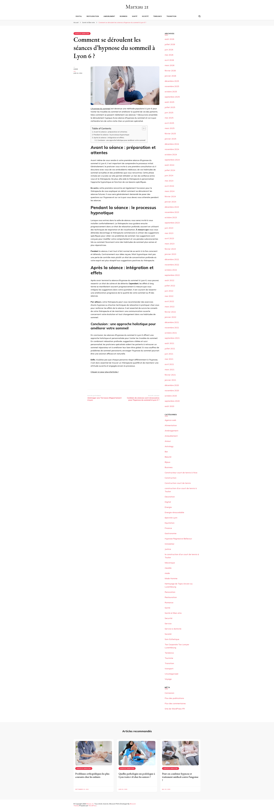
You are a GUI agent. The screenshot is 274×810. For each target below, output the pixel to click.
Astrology (169, 446)
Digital (79, 16)
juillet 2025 (170, 107)
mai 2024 (169, 180)
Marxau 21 (137, 6)
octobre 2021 (171, 333)
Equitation (169, 523)
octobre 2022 (171, 270)
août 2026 (169, 39)
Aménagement (171, 430)
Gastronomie (170, 533)
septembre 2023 (172, 222)
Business (123, 16)
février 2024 (170, 196)
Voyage (168, 679)
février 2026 (170, 70)
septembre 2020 (172, 401)
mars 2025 (169, 128)
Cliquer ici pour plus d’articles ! (104, 372)
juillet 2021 (170, 348)
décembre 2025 (172, 81)
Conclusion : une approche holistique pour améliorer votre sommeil (121, 140)
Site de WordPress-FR (175, 708)
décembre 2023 (172, 207)
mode (167, 573)
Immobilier (169, 544)
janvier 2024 (170, 201)
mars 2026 (169, 65)
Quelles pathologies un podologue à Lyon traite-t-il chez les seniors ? (137, 775)
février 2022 (170, 312)
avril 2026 (169, 60)
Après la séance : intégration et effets (109, 137)
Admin (76, 69)
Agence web (170, 420)
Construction (170, 478)
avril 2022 (169, 301)
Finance (168, 528)
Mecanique (170, 562)
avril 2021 (169, 364)
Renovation (170, 592)
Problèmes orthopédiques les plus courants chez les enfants (92, 775)
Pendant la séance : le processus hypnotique (111, 135)
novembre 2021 (172, 327)
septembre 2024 (172, 160)
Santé (134, 16)
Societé (145, 16)
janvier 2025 (170, 139)
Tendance (157, 16)
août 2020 (169, 406)
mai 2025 (169, 118)
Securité (168, 618)
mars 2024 (169, 191)
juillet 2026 (170, 44)
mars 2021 (169, 369)
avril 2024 (169, 186)
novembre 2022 (172, 264)
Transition (171, 16)
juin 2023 (169, 228)
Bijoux (167, 462)
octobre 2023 (171, 217)
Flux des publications (174, 698)
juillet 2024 (170, 170)
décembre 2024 (172, 144)
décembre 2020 (172, 385)
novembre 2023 (172, 212)
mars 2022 (169, 306)
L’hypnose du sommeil (100, 108)
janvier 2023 (170, 254)
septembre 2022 (172, 275)
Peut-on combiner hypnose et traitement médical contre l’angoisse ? (180, 777)
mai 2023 (169, 233)
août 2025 (169, 102)
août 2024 (169, 165)
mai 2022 (169, 296)
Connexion (169, 693)
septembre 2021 (172, 338)
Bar (166, 451)
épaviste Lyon (171, 517)
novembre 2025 (172, 86)
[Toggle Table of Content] (142, 128)
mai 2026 (169, 55)
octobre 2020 (171, 396)
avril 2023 (169, 238)
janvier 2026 (170, 76)
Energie (168, 507)
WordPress (93, 806)
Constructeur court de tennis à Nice (181, 472)
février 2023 (170, 249)
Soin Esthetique (172, 639)
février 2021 (170, 375)
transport (169, 668)
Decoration (170, 496)
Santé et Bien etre (82, 33)
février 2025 (170, 133)
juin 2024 (169, 175)
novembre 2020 (172, 390)
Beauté (168, 457)
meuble (168, 568)
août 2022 (169, 280)
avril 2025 (169, 123)
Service (168, 623)
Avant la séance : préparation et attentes (110, 132)
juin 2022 (169, 291)
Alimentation (171, 425)
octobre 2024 (171, 154)
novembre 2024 (172, 149)
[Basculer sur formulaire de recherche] (199, 16)
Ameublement (109, 16)
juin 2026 (169, 49)
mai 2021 (169, 359)
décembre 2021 (172, 322)
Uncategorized (171, 674)
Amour (168, 441)
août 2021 (169, 343)
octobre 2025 (171, 91)
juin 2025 (169, 112)
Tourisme (169, 658)
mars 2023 (169, 243)
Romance (169, 602)
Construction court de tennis (178, 483)
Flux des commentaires (175, 703)
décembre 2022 (172, 259)
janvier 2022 (170, 317)
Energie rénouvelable (174, 512)
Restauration (93, 16)
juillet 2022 (170, 285)
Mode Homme (171, 578)
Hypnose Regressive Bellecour (178, 538)
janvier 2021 (170, 380)
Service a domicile (173, 629)
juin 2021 (169, 354)
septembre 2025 (172, 97)
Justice (168, 549)
